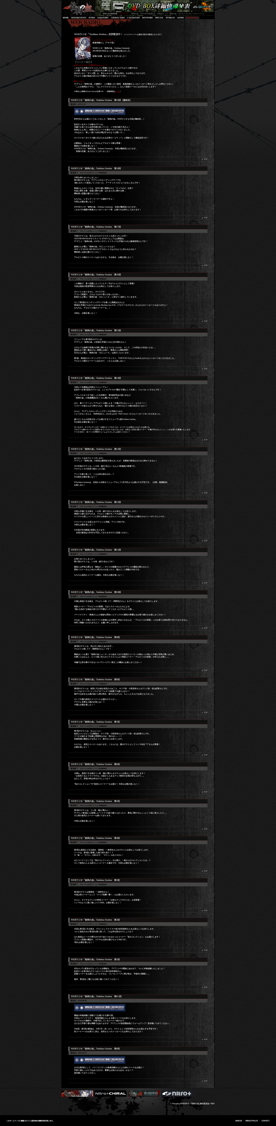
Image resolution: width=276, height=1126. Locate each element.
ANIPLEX (238, 1120)
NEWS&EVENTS (78, 18)
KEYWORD (147, 18)
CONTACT (265, 1120)
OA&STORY (103, 18)
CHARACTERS (118, 18)
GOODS (180, 18)
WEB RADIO (192, 18)
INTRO (92, 18)
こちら (117, 91)
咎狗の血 (80, 8)
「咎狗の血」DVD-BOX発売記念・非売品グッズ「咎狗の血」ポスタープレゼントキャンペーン (167, 14)
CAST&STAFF (133, 18)
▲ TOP (204, 159)
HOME (66, 18)
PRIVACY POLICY (251, 1120)
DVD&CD (170, 18)
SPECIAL (159, 18)
